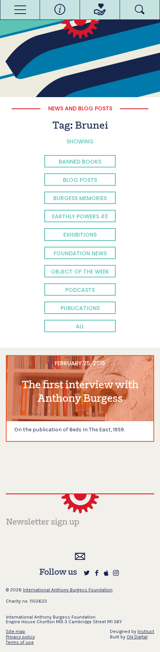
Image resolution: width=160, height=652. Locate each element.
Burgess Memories (80, 198)
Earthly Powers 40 (80, 216)
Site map (15, 631)
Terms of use (20, 642)
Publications (80, 308)
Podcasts (80, 290)
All (80, 326)
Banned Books (80, 162)
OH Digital (137, 637)
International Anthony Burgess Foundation (68, 590)
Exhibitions (80, 235)
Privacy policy (20, 637)
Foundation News (80, 253)
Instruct (145, 631)
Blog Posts (80, 180)
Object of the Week (80, 271)
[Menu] (20, 9)
